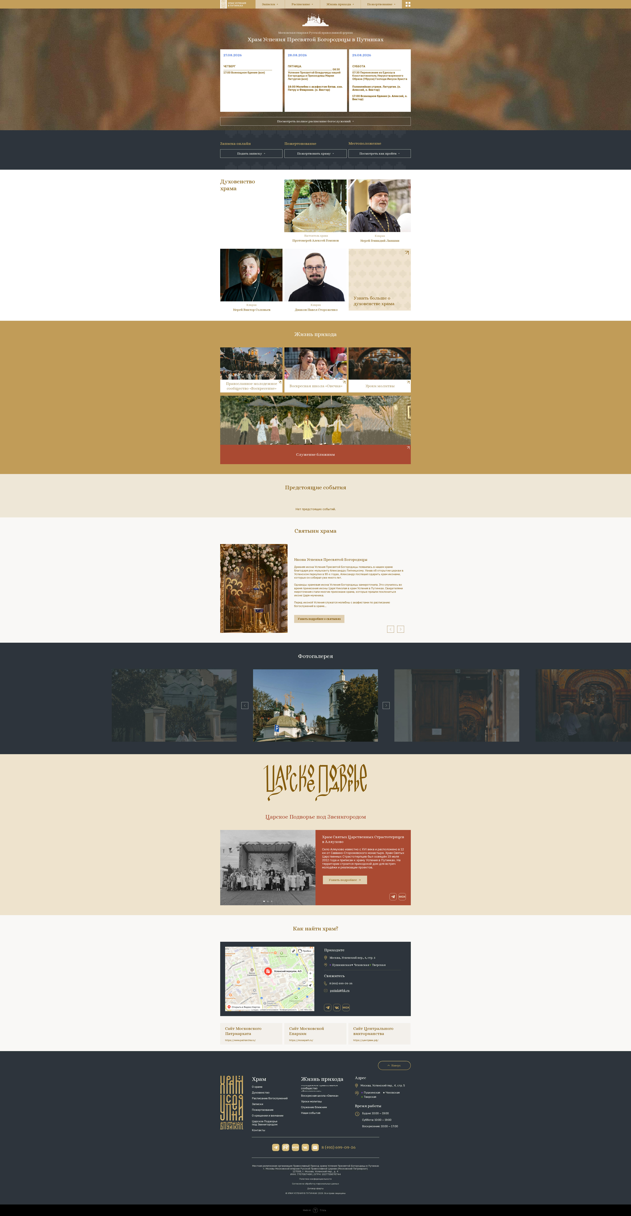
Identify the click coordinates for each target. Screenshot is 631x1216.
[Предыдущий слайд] (390, 629)
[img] (380, 280)
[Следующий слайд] (400, 629)
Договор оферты (315, 1188)
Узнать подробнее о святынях (319, 618)
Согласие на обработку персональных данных (315, 1183)
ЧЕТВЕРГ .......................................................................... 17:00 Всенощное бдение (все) (247, 69)
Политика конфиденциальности (315, 1179)
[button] (408, 4)
